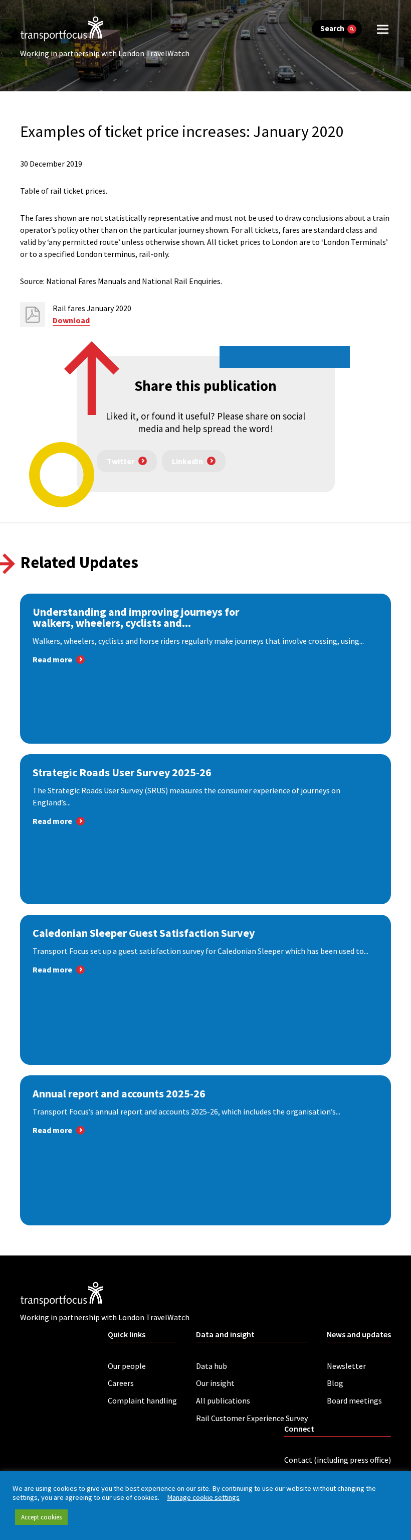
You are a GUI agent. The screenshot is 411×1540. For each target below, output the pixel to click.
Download (71, 320)
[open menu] (382, 29)
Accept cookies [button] (41, 1517)
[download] (32, 314)
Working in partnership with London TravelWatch (104, 53)
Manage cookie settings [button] (203, 1497)
